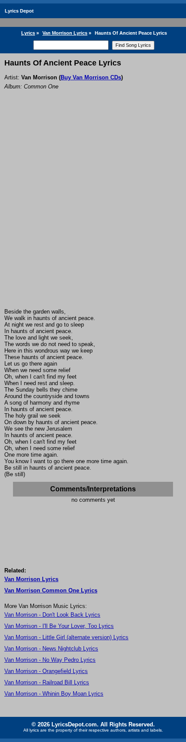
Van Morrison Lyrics (64, 33)
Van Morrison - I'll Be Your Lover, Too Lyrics (59, 626)
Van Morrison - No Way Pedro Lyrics (50, 660)
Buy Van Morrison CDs (91, 77)
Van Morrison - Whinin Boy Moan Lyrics (53, 693)
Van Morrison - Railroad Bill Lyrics (46, 682)
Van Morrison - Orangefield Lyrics (46, 671)
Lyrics (28, 33)
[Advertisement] (93, 211)
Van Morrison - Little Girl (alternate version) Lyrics (66, 637)
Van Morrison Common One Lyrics (50, 590)
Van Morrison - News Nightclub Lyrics (51, 648)
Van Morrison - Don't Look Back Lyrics (52, 614)
